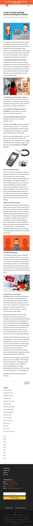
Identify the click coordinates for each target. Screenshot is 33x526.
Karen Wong (8, 17)
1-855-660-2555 (12, 2)
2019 (4, 450)
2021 (4, 444)
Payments (6, 415)
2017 (4, 455)
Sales (4, 426)
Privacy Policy (9, 508)
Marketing (6, 404)
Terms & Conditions (20, 508)
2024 (4, 436)
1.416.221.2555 (11, 482)
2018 (4, 453)
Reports (5, 423)
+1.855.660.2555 (12, 484)
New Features (7, 409)
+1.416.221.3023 (10, 486)
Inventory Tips (7, 401)
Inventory (5, 398)
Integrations (6, 396)
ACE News (6, 390)
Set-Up (5, 429)
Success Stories (8, 431)
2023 (4, 439)
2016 (4, 458)
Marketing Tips (24, 17)
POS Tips (6, 418)
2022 (4, 442)
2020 (4, 447)
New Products (7, 412)
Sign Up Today (14, 497)
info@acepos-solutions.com (14, 488)
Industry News (7, 393)
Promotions (6, 420)
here (7, 147)
